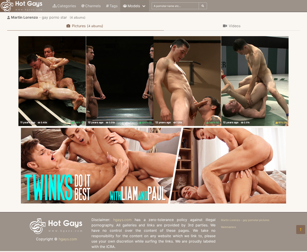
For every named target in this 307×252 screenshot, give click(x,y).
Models (134, 6)
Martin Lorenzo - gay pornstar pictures (245, 220)
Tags (113, 6)
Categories (66, 6)
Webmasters (228, 227)
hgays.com (68, 239)
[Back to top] (300, 229)
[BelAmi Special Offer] (153, 202)
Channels (93, 6)
